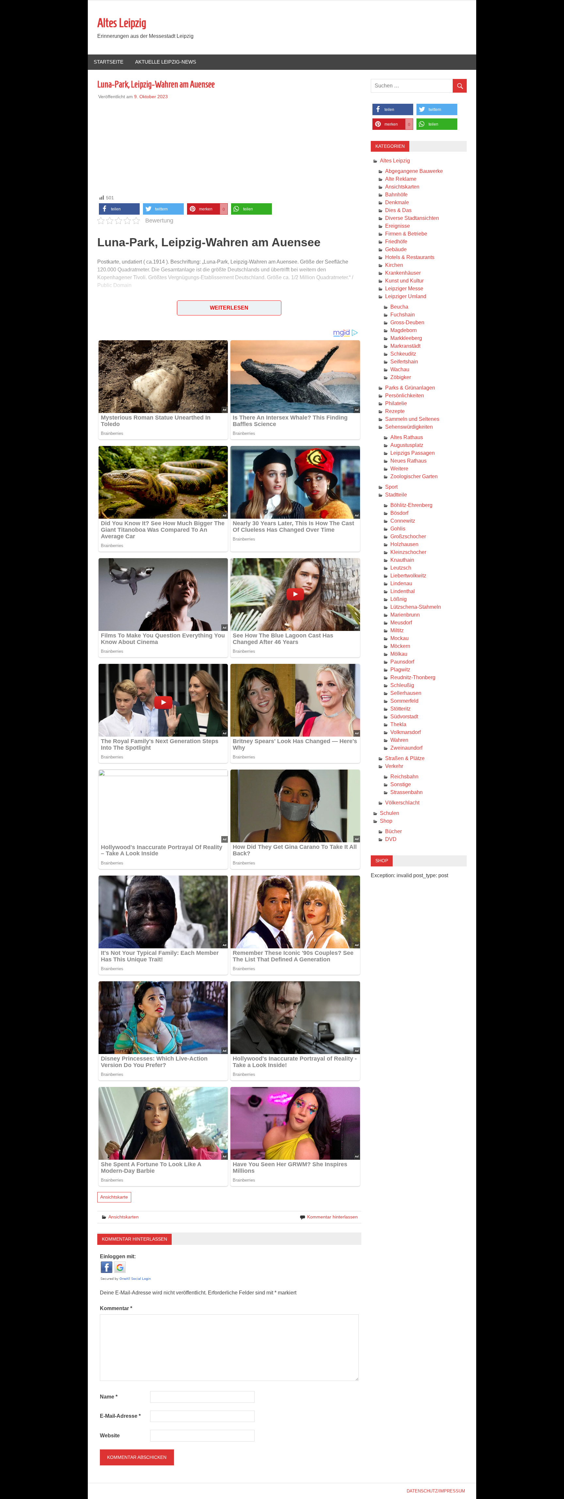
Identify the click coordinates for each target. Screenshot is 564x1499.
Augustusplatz (406, 445)
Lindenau (401, 583)
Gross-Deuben (407, 322)
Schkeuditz (403, 354)
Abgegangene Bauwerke (414, 171)
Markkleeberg (406, 338)
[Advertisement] (229, 145)
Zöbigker (400, 377)
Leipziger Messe (404, 288)
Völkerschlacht (402, 802)
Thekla (398, 724)
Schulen (389, 813)
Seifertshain (404, 361)
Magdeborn (403, 330)
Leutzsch (400, 568)
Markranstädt (405, 346)
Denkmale (397, 202)
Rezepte (395, 411)
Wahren (399, 740)
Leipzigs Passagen (412, 453)
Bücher (393, 831)
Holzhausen (404, 544)
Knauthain (402, 560)
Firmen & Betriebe (406, 234)
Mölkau (398, 654)
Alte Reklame (400, 179)
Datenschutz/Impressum (436, 1491)
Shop (386, 821)
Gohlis (397, 528)
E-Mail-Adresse (120, 1416)
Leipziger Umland (405, 296)
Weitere (399, 468)
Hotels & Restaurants (409, 257)
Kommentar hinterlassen (332, 1216)
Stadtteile (396, 494)
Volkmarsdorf (405, 732)
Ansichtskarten (123, 1216)
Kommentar (116, 1308)
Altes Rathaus (406, 437)
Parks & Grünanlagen (410, 387)
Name (109, 1397)
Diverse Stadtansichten (412, 218)
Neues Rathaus (408, 461)
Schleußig (402, 685)
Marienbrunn (405, 615)
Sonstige (400, 784)
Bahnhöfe (396, 194)
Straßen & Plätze (405, 758)
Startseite (108, 62)
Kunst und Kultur (404, 280)
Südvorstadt (404, 716)
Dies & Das (398, 210)
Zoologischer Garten (414, 476)
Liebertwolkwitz (408, 575)
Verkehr (394, 766)
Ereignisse (397, 226)
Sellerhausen (405, 693)
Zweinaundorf (406, 748)
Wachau (399, 369)
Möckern (400, 646)
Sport (391, 487)
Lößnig (398, 599)
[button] (119, 209)
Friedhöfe (396, 241)
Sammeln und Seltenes (412, 419)
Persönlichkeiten (404, 395)
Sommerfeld (404, 701)
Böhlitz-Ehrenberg (411, 505)
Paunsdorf (402, 662)
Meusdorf (401, 622)
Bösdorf (399, 513)
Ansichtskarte (114, 1197)
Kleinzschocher (408, 552)
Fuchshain (402, 314)
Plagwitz (400, 669)
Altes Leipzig (121, 23)
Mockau (399, 638)
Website (110, 1435)
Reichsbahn (404, 776)
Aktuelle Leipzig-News (165, 62)
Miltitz (397, 630)
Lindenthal (402, 591)
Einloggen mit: (118, 1256)
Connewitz (402, 521)
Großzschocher (408, 536)
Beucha (399, 307)
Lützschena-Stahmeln (415, 607)
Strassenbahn (406, 792)
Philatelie (396, 403)
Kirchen (394, 265)
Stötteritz (400, 708)
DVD (391, 839)
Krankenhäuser (403, 273)
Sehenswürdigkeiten (409, 427)
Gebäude (396, 249)
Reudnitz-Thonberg (412, 677)
